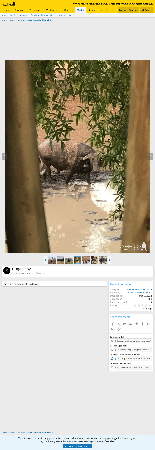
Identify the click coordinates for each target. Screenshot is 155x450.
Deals (67, 9)
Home (7, 9)
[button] (25, 10)
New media (7, 15)
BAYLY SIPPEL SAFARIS (24, 273)
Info (108, 9)
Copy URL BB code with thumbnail (125, 354)
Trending (34, 9)
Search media (65, 15)
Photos (44, 15)
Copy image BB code (119, 345)
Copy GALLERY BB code (120, 363)
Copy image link (117, 337)
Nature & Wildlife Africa (139, 289)
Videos (53, 15)
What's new (52, 9)
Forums (19, 9)
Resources (94, 9)
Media (80, 9)
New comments (21, 15)
